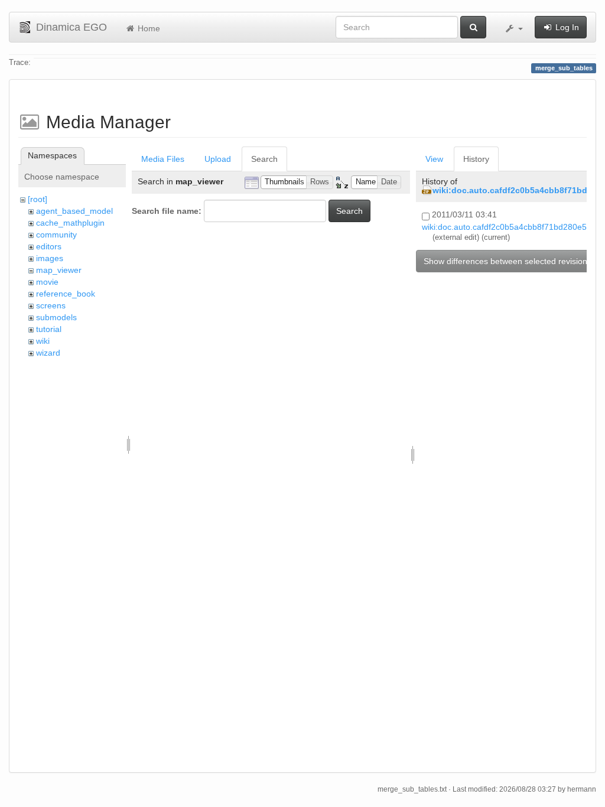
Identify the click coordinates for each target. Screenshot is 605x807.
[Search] (473, 27)
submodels (56, 317)
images (49, 258)
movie (47, 282)
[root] (37, 199)
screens (51, 305)
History (476, 159)
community (56, 234)
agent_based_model (74, 211)
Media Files (162, 159)
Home (147, 28)
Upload (217, 159)
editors (48, 246)
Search (264, 159)
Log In (566, 27)
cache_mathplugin (70, 222)
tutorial (48, 329)
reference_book (65, 293)
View (434, 159)
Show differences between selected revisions (507, 261)
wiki (43, 341)
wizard (48, 352)
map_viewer (59, 270)
